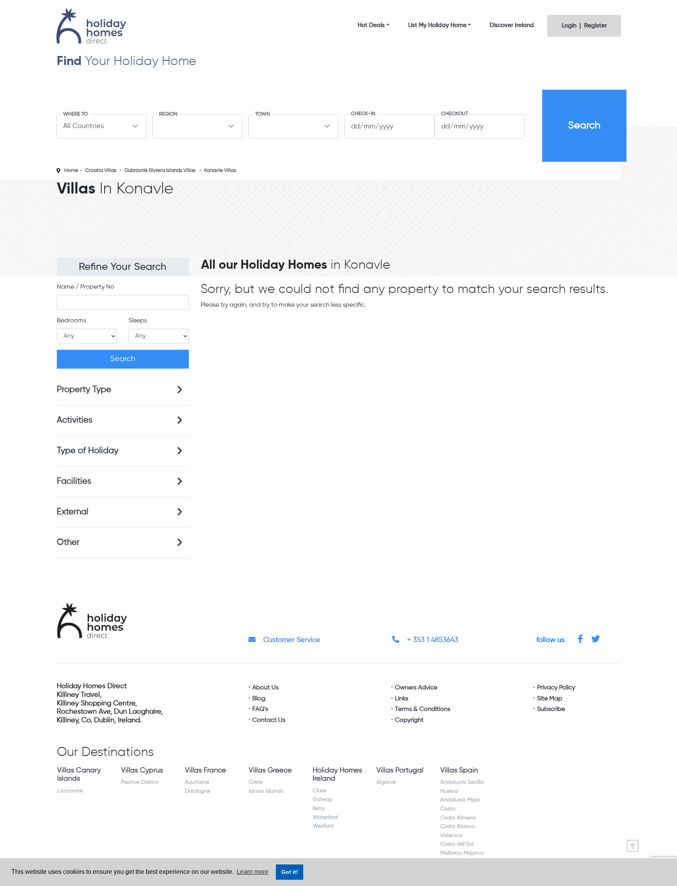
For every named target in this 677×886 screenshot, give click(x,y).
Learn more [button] (252, 871)
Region (168, 114)
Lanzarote (70, 791)
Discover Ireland (512, 25)
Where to (75, 114)
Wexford (323, 826)
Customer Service (290, 640)
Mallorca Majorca (462, 853)
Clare (319, 791)
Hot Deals (371, 25)
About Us (265, 688)
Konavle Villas (220, 170)
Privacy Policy (556, 688)
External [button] (73, 512)
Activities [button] (74, 420)
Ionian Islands (266, 791)
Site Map (549, 699)
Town (262, 114)
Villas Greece (270, 770)
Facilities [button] (74, 481)
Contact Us (268, 720)
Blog (258, 699)
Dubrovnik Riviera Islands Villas (160, 170)
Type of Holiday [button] (87, 451)
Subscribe (551, 709)
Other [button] (68, 542)
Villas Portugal (400, 770)
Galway (322, 799)
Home (71, 170)
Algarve (386, 782)
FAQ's (260, 709)
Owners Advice (416, 688)
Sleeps (138, 321)
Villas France (205, 770)
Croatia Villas (100, 170)
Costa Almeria (458, 818)
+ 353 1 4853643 (431, 640)
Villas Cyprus (142, 770)
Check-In (363, 113)
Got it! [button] (289, 872)
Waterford (325, 817)
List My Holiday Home (437, 25)
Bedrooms (71, 321)
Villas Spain (459, 770)
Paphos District (139, 782)
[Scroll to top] (634, 843)
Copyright (409, 720)
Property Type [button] (84, 389)
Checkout (454, 113)
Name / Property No (85, 287)
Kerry (318, 808)
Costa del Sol (457, 844)
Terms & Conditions (422, 709)
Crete (255, 782)
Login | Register (584, 26)
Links (401, 699)
